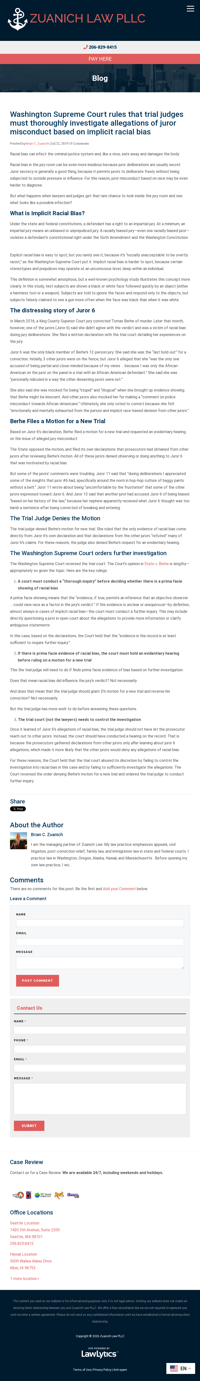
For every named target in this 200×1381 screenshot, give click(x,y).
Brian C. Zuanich (37, 143)
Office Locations (31, 1212)
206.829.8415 (21, 1243)
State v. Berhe (156, 563)
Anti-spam (120, 1370)
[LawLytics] (100, 1353)
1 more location (23, 1278)
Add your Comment (119, 888)
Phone (21, 1040)
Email (21, 933)
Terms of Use (82, 1370)
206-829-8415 (103, 47)
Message (24, 952)
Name (21, 914)
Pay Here (100, 59)
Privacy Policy (102, 1370)
